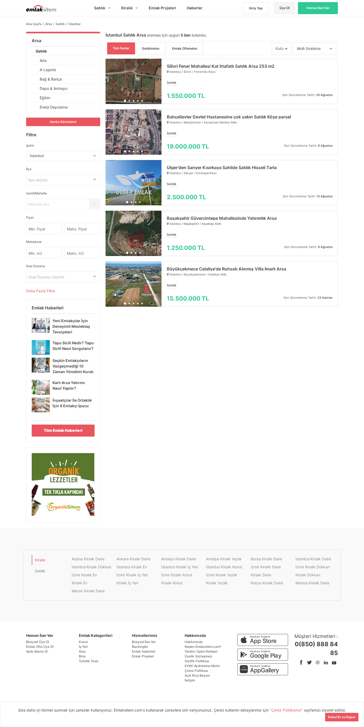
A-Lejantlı (48, 69)
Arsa (36, 40)
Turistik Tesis (88, 661)
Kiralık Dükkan (308, 575)
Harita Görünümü (63, 122)
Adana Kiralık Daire (88, 559)
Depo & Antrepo (53, 88)
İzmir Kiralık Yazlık (221, 575)
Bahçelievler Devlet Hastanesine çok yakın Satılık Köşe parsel (229, 117)
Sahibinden (150, 48)
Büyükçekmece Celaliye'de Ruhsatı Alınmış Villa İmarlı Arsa (226, 269)
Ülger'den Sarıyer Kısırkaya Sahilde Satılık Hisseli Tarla (222, 167)
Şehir (30, 145)
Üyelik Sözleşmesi (198, 656)
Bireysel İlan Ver (144, 642)
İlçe (28, 169)
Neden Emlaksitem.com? (203, 647)
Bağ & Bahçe (51, 79)
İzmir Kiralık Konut (176, 575)
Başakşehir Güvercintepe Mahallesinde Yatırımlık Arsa (222, 218)
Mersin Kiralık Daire (88, 591)
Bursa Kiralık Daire (266, 559)
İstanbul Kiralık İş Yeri (179, 567)
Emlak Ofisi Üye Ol (40, 647)
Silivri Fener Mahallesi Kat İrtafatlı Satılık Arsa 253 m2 (220, 66)
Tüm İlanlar (121, 48)
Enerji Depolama (54, 107)
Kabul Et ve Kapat (341, 717)
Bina (82, 656)
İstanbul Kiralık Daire (313, 559)
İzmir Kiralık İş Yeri (132, 575)
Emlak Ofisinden (184, 48)
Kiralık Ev (79, 583)
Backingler (140, 647)
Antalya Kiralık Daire (178, 559)
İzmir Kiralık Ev (84, 575)
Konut (83, 642)
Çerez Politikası (196, 671)
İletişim (190, 680)
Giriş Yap (256, 8)
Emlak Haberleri (143, 651)
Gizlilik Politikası (197, 661)
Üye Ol (285, 8)
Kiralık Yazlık (217, 583)
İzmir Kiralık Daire (266, 567)
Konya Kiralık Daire (267, 583)
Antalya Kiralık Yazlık (224, 559)
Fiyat (30, 217)
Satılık (41, 51)
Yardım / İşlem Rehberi (201, 651)
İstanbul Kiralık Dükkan (91, 567)
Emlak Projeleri (143, 656)
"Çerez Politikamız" (287, 710)
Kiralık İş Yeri (127, 583)
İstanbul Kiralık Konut (224, 567)
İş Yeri (83, 647)
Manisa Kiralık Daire (312, 583)
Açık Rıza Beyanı (197, 675)
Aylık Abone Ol (37, 651)
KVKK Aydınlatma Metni (202, 666)
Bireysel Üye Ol (37, 642)
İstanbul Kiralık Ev (131, 567)
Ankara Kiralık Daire (133, 559)
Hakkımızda (194, 642)
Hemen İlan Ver (318, 8)
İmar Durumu (35, 266)
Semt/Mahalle (36, 193)
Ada (43, 60)
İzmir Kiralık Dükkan (313, 567)
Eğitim (45, 97)
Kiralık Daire (261, 575)
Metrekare (34, 242)
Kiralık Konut (172, 583)
